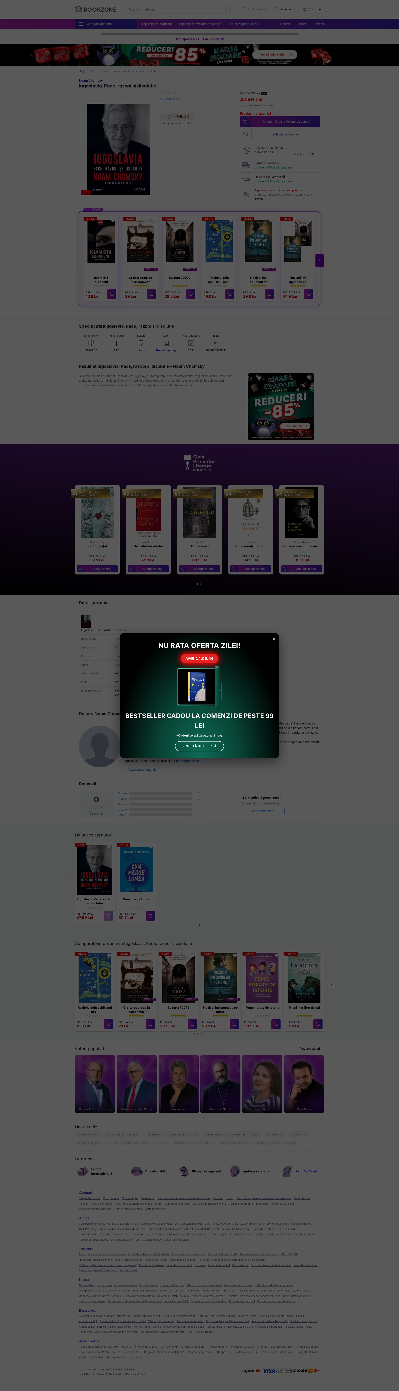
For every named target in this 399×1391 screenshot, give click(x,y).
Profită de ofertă (199, 746)
